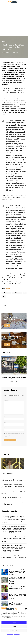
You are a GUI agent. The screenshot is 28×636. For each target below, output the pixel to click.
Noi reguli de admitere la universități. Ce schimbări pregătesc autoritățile (15, 603)
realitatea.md (8, 288)
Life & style (6, 315)
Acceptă (14, 622)
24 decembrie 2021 (6, 52)
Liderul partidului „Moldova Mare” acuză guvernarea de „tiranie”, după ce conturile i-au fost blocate (13, 557)
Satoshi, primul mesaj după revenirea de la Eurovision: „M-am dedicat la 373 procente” (17, 571)
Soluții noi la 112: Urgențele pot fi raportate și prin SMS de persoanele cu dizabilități (13, 531)
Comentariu (6, 400)
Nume (5, 416)
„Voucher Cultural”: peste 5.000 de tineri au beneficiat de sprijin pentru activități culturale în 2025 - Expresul (13, 547)
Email (5, 422)
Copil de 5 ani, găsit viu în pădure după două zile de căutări (17, 587)
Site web (6, 427)
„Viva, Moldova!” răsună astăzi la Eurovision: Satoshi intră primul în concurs (17, 595)
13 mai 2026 (11, 590)
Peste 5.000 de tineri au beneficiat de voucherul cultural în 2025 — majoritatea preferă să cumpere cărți (11, 550)
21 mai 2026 (11, 574)
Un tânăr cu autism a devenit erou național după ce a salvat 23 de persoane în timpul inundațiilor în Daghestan (13, 521)
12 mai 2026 (11, 598)
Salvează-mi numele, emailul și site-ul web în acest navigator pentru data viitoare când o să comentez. (14, 435)
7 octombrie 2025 (14, 381)
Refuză (14, 626)
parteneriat (5, 308)
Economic (4, 41)
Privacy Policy (17, 634)
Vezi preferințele (14, 630)
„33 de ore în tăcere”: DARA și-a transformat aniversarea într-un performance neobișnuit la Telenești (12, 486)
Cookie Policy (10, 634)
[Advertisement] (14, 21)
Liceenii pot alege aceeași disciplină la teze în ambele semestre (13, 540)
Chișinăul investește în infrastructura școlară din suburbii (14, 378)
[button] (26, 608)
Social (5, 334)
